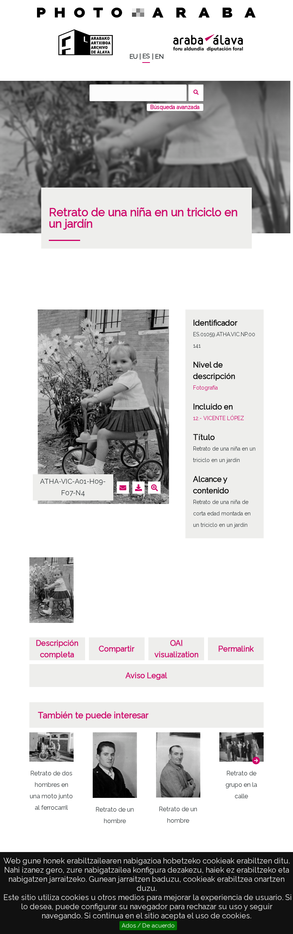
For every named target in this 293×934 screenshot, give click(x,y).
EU (133, 56)
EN (159, 56)
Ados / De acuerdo (148, 925)
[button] (256, 760)
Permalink (236, 648)
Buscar (196, 92)
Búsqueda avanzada (175, 107)
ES (146, 56)
